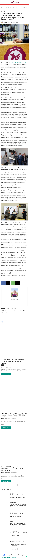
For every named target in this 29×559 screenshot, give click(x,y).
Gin (13, 308)
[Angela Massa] (2, 22)
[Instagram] (13, 303)
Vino (7, 312)
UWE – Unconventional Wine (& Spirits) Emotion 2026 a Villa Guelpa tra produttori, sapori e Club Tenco (18, 524)
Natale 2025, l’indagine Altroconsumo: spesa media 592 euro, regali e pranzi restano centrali (13, 468)
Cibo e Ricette (13, 502)
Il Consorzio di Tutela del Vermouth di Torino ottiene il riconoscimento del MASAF (12, 361)
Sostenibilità (23, 310)
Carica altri (14, 484)
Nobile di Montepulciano (6, 310)
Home (2, 7)
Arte (6, 308)
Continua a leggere (6, 374)
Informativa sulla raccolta (9, 557)
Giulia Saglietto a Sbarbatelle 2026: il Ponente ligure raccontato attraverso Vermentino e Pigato (18, 534)
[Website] (18, 303)
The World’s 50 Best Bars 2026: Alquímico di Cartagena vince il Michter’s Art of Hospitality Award (17, 496)
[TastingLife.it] (14, 2)
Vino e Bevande (13, 531)
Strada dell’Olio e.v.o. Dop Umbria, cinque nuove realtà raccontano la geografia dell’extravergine (18, 515)
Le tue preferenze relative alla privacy (15, 555)
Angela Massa (7, 22)
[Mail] (15, 303)
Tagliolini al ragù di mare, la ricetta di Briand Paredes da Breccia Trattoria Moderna (18, 505)
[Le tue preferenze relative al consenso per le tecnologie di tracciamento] (26, 556)
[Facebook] (3, 283)
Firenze (9, 308)
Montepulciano (17, 308)
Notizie (6, 7)
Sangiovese (18, 310)
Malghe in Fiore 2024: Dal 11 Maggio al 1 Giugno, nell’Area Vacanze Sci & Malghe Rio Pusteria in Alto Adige (14, 415)
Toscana (3, 312)
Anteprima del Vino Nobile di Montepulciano (18, 62)
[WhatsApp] (13, 283)
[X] (8, 283)
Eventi (11, 521)
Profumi (13, 310)
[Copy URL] (17, 283)
